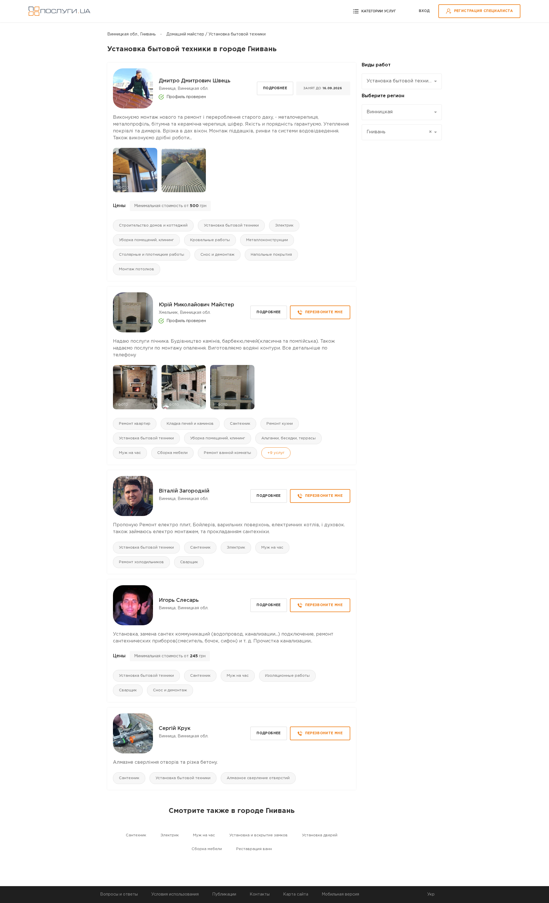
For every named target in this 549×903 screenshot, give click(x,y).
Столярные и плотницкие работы (151, 254)
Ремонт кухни (279, 423)
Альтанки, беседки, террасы (288, 438)
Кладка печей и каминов (190, 423)
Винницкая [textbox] (380, 112)
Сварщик (189, 562)
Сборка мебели (172, 453)
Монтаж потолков (136, 269)
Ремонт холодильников (141, 562)
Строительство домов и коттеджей (153, 225)
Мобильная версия (340, 894)
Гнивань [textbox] (399, 132)
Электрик (284, 225)
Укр (431, 894)
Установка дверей (319, 835)
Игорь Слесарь (179, 600)
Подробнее (275, 88)
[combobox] (402, 81)
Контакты (260, 894)
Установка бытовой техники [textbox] (400, 81)
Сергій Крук (174, 728)
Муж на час (130, 453)
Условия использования (175, 894)
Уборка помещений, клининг (146, 240)
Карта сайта (295, 894)
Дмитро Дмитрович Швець (194, 81)
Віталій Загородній (184, 491)
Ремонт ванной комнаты (227, 453)
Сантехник (240, 423)
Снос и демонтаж (217, 254)
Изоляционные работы (287, 675)
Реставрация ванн (254, 849)
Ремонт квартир (134, 423)
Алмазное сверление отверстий (258, 778)
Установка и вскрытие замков (258, 835)
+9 (276, 453)
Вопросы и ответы (119, 894)
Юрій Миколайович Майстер (196, 305)
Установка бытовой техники (231, 225)
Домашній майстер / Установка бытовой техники (216, 34)
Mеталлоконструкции (267, 240)
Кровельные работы (210, 240)
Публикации (224, 894)
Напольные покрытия (271, 254)
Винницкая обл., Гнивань (131, 34)
